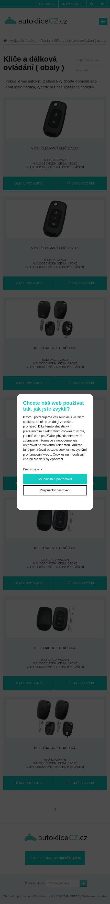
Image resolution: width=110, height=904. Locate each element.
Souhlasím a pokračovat (55, 479)
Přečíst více (31, 469)
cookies (28, 422)
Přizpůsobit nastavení (55, 490)
